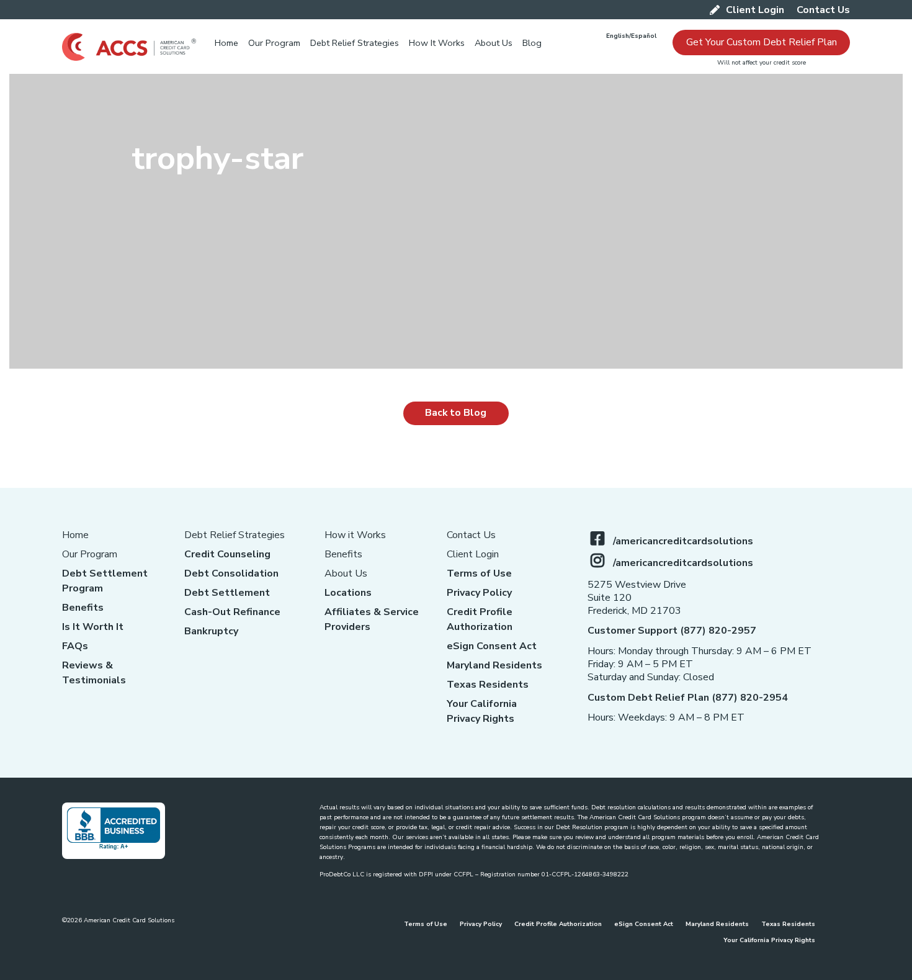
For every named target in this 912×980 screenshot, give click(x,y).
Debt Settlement (227, 593)
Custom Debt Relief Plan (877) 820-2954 (688, 697)
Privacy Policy (479, 593)
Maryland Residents (494, 665)
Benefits (83, 607)
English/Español (631, 36)
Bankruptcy (211, 631)
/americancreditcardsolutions (683, 541)
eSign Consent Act (492, 646)
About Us (345, 573)
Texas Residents (488, 684)
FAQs (75, 646)
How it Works (355, 535)
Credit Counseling (227, 554)
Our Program (89, 554)
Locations (348, 593)
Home (75, 535)
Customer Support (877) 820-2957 (672, 630)
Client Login (473, 554)
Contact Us (471, 535)
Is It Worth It (92, 627)
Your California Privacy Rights (769, 940)
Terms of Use (479, 573)
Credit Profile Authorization (558, 924)
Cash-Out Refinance (232, 612)
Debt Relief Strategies (234, 535)
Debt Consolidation (231, 573)
